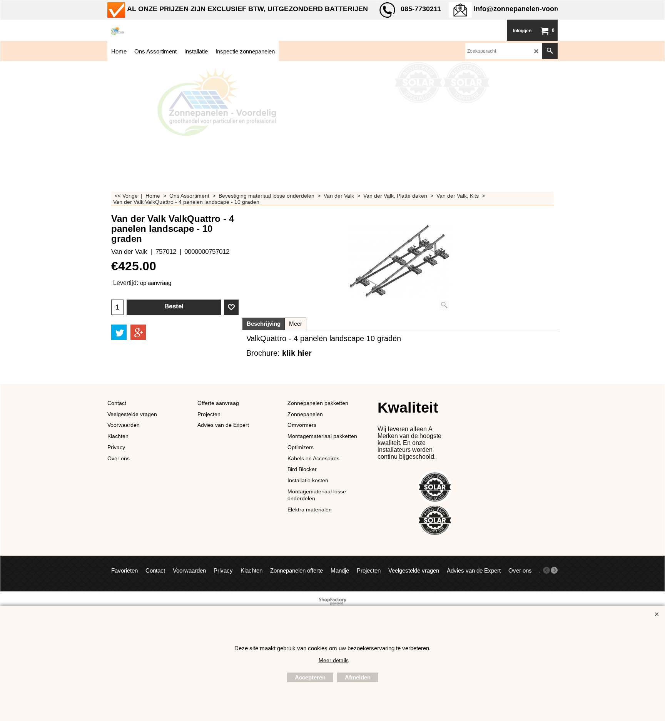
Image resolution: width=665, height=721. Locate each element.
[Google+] (138, 332)
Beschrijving (264, 324)
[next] (554, 570)
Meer (295, 324)
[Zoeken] (550, 51)
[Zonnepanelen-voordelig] (165, 30)
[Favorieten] (231, 307)
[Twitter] (119, 332)
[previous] (546, 570)
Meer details (334, 660)
